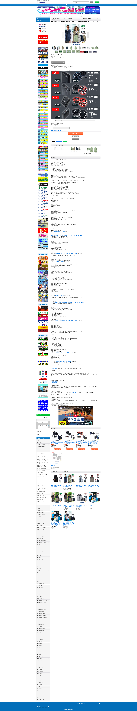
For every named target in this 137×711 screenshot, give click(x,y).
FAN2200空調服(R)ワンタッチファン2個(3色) (63, 361)
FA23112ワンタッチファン (59, 295)
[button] (94, 5)
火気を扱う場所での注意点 (56, 382)
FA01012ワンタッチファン (59, 328)
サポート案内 (74, 392)
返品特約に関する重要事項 (56, 130)
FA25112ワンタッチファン (59, 261)
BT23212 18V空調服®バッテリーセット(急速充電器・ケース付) (66, 286)
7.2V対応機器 (54, 368)
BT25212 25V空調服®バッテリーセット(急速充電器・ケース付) (66, 253)
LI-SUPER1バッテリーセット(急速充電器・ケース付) (64, 352)
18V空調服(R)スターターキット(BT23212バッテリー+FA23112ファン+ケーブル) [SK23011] (67, 268)
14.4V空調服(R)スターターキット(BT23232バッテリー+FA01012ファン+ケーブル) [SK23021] (68, 302)
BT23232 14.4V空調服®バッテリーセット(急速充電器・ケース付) (66, 320)
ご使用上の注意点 (55, 381)
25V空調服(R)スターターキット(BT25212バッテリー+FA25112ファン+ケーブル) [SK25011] (67, 235)
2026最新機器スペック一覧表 (59, 172)
